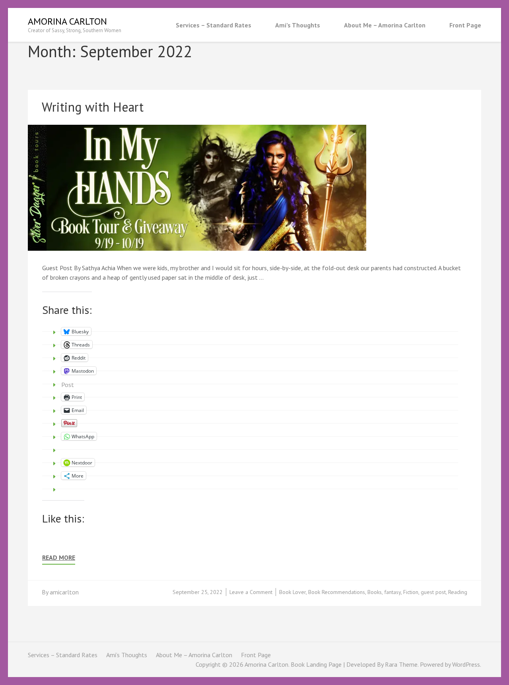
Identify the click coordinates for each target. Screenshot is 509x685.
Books (374, 592)
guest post (433, 592)
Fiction (410, 592)
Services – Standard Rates (213, 25)
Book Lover (292, 592)
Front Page (465, 25)
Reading (457, 592)
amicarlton (64, 592)
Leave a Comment (250, 592)
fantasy (392, 592)
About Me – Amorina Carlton (384, 25)
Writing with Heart (93, 107)
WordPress (466, 664)
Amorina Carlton (67, 21)
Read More (58, 557)
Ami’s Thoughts (297, 25)
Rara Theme (401, 664)
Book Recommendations (336, 592)
